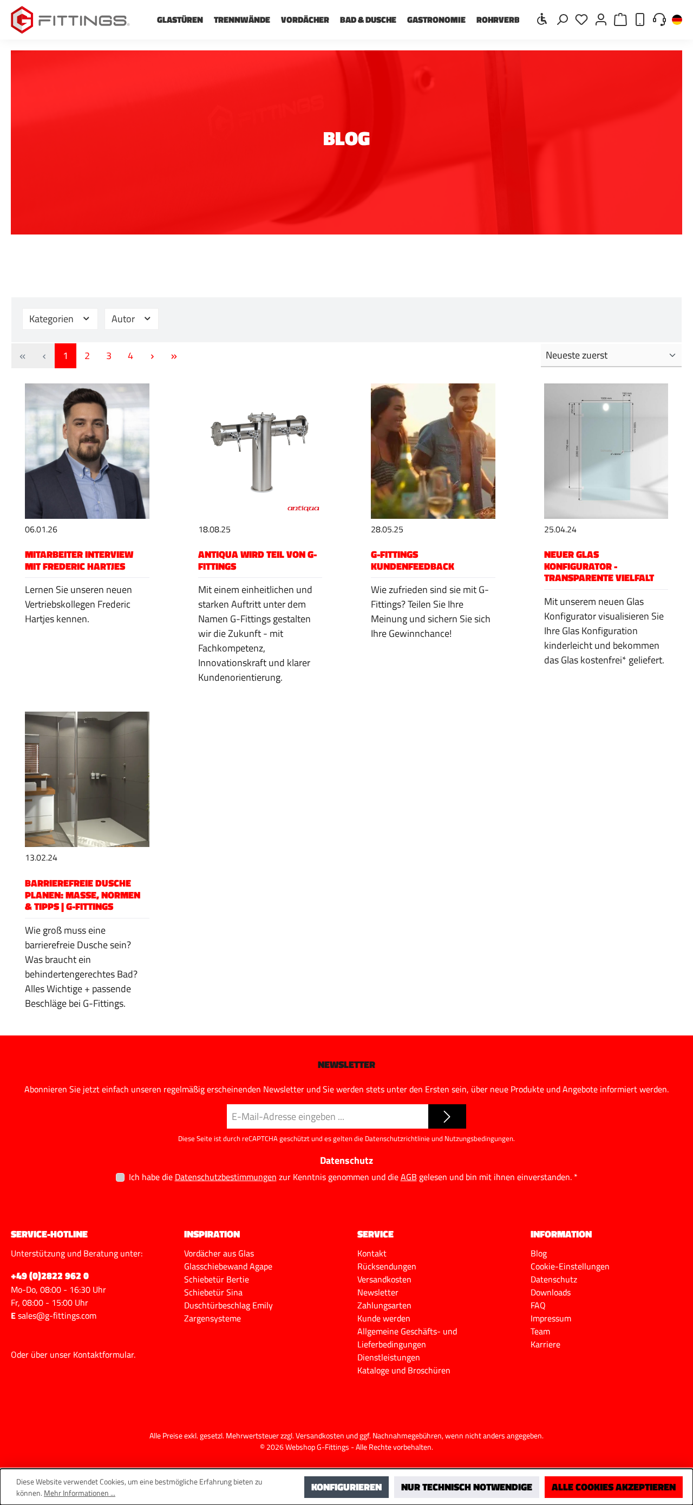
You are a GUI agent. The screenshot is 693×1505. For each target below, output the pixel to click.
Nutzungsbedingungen (478, 1138)
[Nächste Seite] (152, 355)
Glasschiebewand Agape (228, 1266)
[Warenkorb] (620, 19)
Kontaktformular (103, 1354)
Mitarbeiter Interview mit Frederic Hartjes (79, 560)
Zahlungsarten (384, 1305)
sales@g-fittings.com (57, 1315)
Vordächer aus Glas (219, 1253)
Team (540, 1331)
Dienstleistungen (388, 1357)
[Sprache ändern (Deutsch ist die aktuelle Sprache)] (677, 20)
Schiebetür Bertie (216, 1279)
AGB (409, 1177)
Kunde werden (383, 1318)
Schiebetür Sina (213, 1292)
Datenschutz (554, 1279)
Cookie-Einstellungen (570, 1266)
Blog (539, 1253)
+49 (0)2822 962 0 (50, 1275)
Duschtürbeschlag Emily (228, 1305)
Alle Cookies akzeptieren (614, 1487)
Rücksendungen (386, 1266)
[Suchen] (562, 19)
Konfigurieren (346, 1487)
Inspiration (212, 1234)
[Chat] (659, 19)
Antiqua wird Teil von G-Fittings (257, 560)
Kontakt (372, 1253)
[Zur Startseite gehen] (70, 19)
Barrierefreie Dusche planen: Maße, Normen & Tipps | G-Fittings (82, 895)
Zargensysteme (212, 1318)
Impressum (551, 1318)
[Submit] (447, 1116)
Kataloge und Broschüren (403, 1370)
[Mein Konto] (601, 19)
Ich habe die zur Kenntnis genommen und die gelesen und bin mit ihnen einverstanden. (353, 1176)
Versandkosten (384, 1279)
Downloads (551, 1292)
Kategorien (52, 318)
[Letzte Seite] (174, 355)
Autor (124, 318)
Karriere (545, 1344)
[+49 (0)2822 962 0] (640, 19)
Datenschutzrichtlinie (397, 1138)
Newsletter (377, 1292)
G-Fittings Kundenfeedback (412, 560)
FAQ (538, 1305)
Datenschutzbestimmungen (226, 1177)
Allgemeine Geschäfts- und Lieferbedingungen (407, 1338)
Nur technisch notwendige (466, 1487)
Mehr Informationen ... (79, 1493)
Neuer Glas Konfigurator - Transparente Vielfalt (599, 566)
